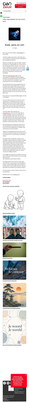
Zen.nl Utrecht (20, 52)
